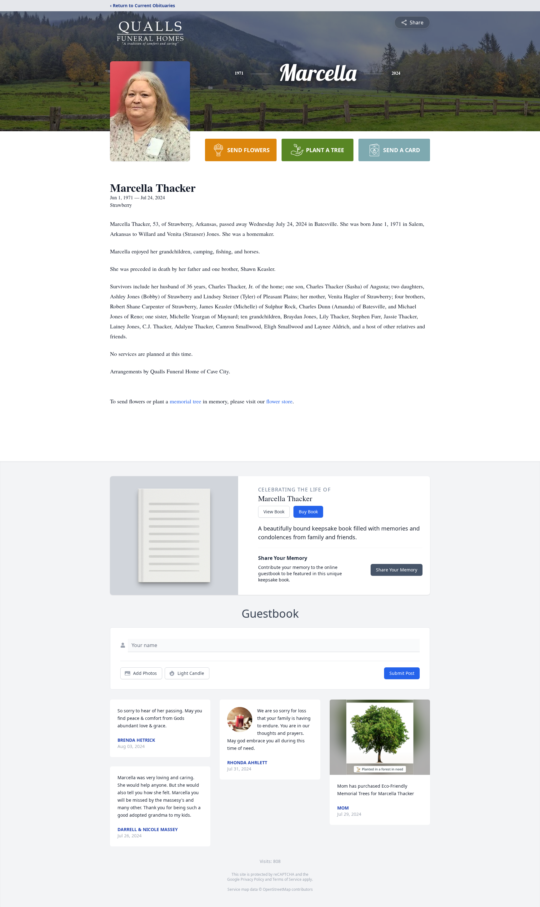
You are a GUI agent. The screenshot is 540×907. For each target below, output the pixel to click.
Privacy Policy (252, 879)
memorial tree (185, 401)
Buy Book (308, 512)
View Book (273, 512)
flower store (279, 401)
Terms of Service (287, 879)
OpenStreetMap (277, 889)
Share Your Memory (396, 570)
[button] (379, 737)
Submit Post (401, 673)
